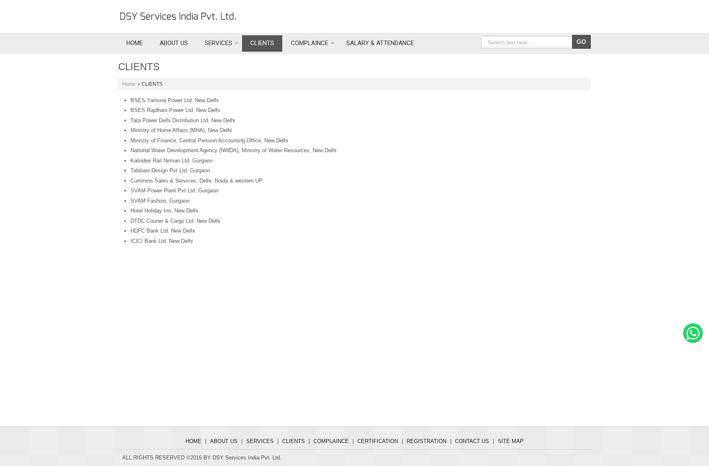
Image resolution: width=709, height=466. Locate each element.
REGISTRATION (426, 441)
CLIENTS (262, 43)
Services (218, 43)
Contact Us (472, 441)
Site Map (511, 441)
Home (134, 43)
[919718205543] (693, 341)
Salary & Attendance (380, 43)
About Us (174, 43)
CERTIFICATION (377, 441)
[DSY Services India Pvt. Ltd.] (178, 16)
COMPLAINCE (309, 43)
